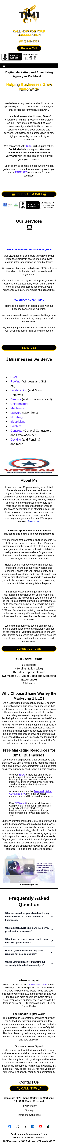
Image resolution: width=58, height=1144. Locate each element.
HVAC (14, 377)
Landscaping (18, 390)
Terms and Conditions (29, 1115)
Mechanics (17, 408)
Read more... (34, 521)
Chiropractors (19, 403)
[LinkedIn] (33, 1126)
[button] (4, 65)
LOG (21, 774)
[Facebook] (10, 1126)
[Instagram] (17, 1126)
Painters (15, 426)
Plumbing (16, 417)
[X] (25, 1126)
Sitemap (29, 1110)
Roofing (15, 381)
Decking (15, 439)
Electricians (17, 421)
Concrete (16, 430)
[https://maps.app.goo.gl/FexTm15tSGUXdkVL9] (29, 97)
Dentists (15, 399)
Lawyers (15, 412)
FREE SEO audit (38, 984)
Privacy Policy (29, 1106)
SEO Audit (20, 803)
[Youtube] (40, 1126)
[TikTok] (48, 1126)
